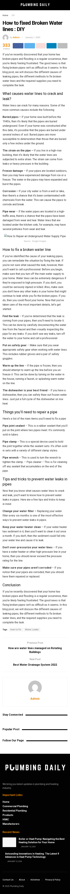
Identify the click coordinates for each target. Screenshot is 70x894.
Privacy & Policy (52, 879)
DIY (13, 15)
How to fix (15, 629)
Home (5, 15)
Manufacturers (11, 824)
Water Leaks (32, 629)
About (22, 879)
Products (8, 815)
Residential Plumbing (15, 810)
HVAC (6, 819)
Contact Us (8, 879)
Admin (16, 37)
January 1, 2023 (32, 37)
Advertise (35, 879)
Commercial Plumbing (15, 806)
